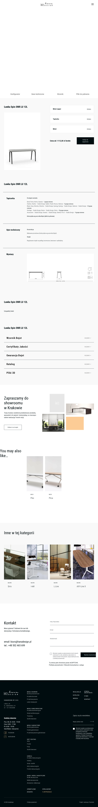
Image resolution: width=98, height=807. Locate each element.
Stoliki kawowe (31, 718)
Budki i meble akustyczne (36, 775)
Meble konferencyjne (34, 708)
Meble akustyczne (32, 780)
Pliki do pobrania (82, 94)
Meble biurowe (32, 692)
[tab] (15, 94)
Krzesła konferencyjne (34, 710)
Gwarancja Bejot (15, 355)
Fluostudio (91, 802)
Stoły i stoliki (31, 763)
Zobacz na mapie (13, 427)
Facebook (11, 732)
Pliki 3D (11, 372)
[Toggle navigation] (92, 4)
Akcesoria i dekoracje (33, 783)
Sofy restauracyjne (33, 766)
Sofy (28, 741)
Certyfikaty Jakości (17, 346)
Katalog (11, 364)
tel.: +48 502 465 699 (14, 645)
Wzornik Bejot (14, 338)
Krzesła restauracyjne (34, 758)
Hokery (29, 760)
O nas (86, 696)
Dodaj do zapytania (85, 141)
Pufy (28, 746)
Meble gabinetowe (33, 725)
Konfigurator (15, 94)
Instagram (11, 736)
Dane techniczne (37, 94)
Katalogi (76, 695)
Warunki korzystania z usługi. (74, 665)
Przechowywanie (32, 699)
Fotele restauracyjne (33, 769)
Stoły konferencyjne (33, 713)
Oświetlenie (31, 789)
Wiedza (75, 698)
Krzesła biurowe (32, 696)
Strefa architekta (88, 692)
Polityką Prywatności (86, 735)
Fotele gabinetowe (32, 730)
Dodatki (30, 792)
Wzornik (60, 94)
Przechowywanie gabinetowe (36, 732)
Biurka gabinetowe (33, 727)
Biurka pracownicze (33, 693)
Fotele (29, 744)
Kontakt (87, 699)
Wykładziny (46, 789)
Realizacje (77, 692)
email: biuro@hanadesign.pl (17, 641)
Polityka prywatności (56, 665)
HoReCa (29, 756)
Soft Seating (31, 739)
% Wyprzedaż (47, 792)
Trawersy (30, 716)
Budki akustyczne (32, 777)
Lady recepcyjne (32, 702)
